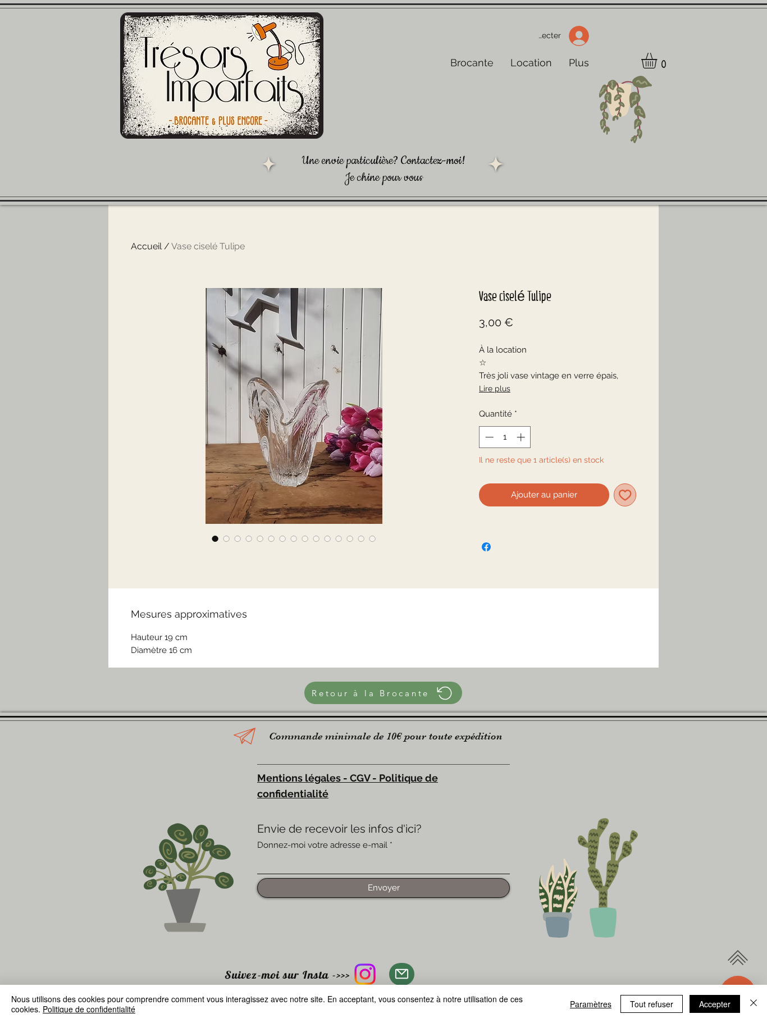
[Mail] (401, 974)
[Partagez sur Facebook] (486, 547)
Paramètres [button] (590, 1004)
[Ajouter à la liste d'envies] (625, 494)
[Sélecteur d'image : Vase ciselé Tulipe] (215, 538)
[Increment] (521, 437)
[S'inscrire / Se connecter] (582, 35)
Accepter (715, 1004)
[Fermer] (753, 1004)
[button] (658, 60)
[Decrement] (488, 437)
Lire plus (494, 388)
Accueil (146, 246)
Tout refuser (651, 1004)
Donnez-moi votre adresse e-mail (322, 845)
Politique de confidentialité (89, 1009)
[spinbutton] (505, 437)
